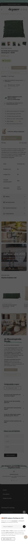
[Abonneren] (24, 526)
